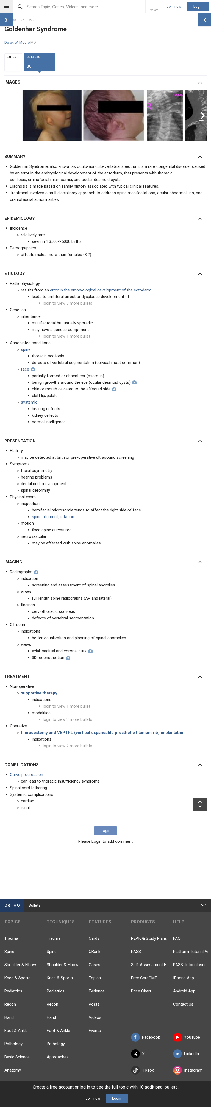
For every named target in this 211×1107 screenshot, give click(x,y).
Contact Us (183, 1004)
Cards (94, 938)
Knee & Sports (17, 977)
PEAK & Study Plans (149, 938)
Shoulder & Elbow (20, 964)
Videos (95, 1017)
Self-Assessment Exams (150, 964)
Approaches (58, 1057)
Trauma (11, 938)
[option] (84, 115)
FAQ (177, 938)
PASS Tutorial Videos (192, 964)
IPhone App (183, 977)
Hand (9, 1017)
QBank (94, 951)
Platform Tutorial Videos (192, 951)
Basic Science (17, 1057)
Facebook (151, 1037)
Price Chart (141, 991)
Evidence (97, 991)
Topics (95, 977)
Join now (174, 7)
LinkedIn (191, 1053)
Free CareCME (144, 977)
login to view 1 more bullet (66, 336)
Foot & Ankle (16, 1030)
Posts (94, 1004)
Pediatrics (13, 991)
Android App (184, 991)
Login (197, 6)
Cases (94, 964)
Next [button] (203, 115)
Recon (10, 1004)
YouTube (192, 1037)
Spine (9, 951)
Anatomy (12, 1070)
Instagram (193, 1070)
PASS (136, 951)
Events (95, 1030)
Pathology (13, 1043)
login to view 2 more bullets (67, 745)
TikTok (148, 1070)
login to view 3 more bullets (67, 303)
